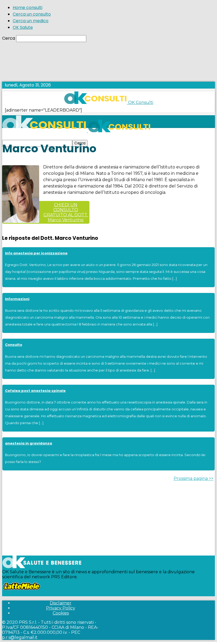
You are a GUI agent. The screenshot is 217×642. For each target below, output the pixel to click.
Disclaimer (60, 603)
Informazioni (17, 298)
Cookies (61, 613)
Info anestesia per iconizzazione (36, 253)
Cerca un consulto (32, 14)
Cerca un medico (30, 21)
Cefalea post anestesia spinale (35, 390)
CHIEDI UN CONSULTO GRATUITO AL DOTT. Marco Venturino (65, 212)
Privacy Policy (60, 608)
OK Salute (23, 27)
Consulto (13, 344)
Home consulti (27, 7)
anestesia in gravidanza (28, 443)
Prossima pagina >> (194, 478)
